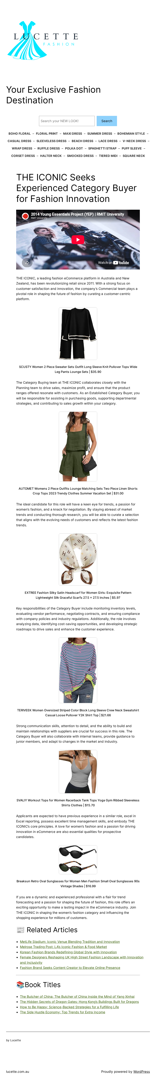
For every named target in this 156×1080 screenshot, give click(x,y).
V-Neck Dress (134, 141)
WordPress (141, 1072)
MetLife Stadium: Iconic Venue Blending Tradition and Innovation (70, 942)
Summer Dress (99, 133)
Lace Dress (108, 141)
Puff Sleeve (132, 148)
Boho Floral (20, 133)
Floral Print (47, 133)
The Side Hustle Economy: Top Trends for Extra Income (62, 1012)
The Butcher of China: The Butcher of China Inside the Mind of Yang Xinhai (77, 997)
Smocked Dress (80, 156)
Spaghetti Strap (102, 148)
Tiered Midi (108, 156)
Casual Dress (19, 141)
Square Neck (134, 156)
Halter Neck (51, 156)
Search (106, 121)
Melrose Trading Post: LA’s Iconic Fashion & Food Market (63, 947)
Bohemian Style (131, 133)
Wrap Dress (22, 148)
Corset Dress (23, 156)
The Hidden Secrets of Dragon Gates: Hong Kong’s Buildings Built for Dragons (79, 1002)
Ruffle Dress (48, 148)
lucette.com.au (17, 1072)
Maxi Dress (72, 133)
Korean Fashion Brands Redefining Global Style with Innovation (68, 952)
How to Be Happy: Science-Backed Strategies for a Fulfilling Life (69, 1007)
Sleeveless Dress (51, 141)
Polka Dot (74, 148)
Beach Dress (82, 141)
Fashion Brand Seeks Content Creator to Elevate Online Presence (70, 968)
